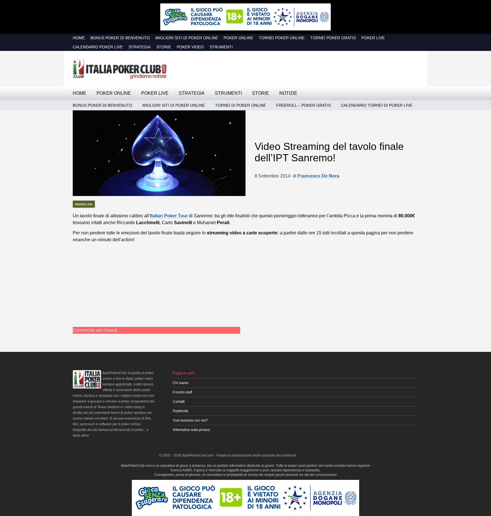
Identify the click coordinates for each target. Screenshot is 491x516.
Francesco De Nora (318, 176)
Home (79, 38)
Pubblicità (180, 411)
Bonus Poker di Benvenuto (120, 38)
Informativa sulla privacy (191, 430)
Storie (163, 47)
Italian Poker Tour (169, 215)
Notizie (288, 93)
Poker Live (373, 38)
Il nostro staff (182, 392)
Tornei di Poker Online (240, 105)
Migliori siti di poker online (186, 38)
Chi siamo (180, 383)
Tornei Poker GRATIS (333, 38)
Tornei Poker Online (282, 38)
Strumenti (221, 47)
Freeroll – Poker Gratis (303, 105)
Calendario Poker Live (98, 47)
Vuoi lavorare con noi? (190, 420)
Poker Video (190, 47)
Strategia (139, 47)
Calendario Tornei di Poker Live (376, 105)
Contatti (179, 402)
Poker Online (238, 38)
